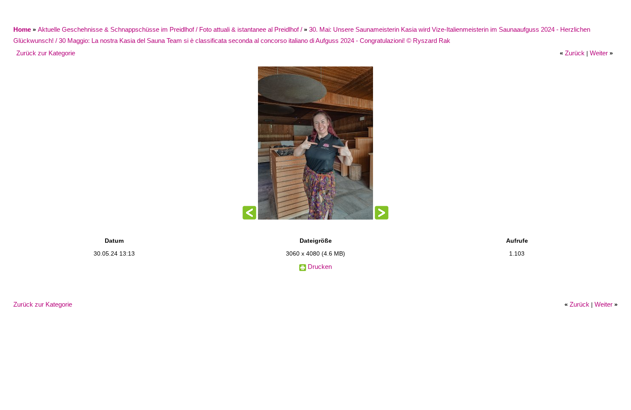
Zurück (575, 53)
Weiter (599, 53)
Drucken (320, 266)
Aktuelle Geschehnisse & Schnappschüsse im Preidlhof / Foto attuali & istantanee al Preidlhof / (171, 29)
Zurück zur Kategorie (45, 53)
